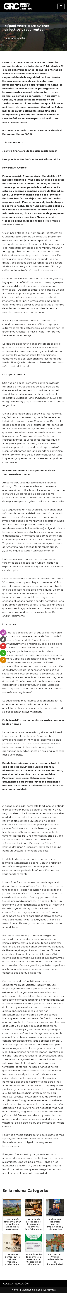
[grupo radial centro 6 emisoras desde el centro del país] (18, 6)
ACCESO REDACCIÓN (16, 1283)
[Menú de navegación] (61, 6)
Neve (15, 1289)
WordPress (49, 1289)
